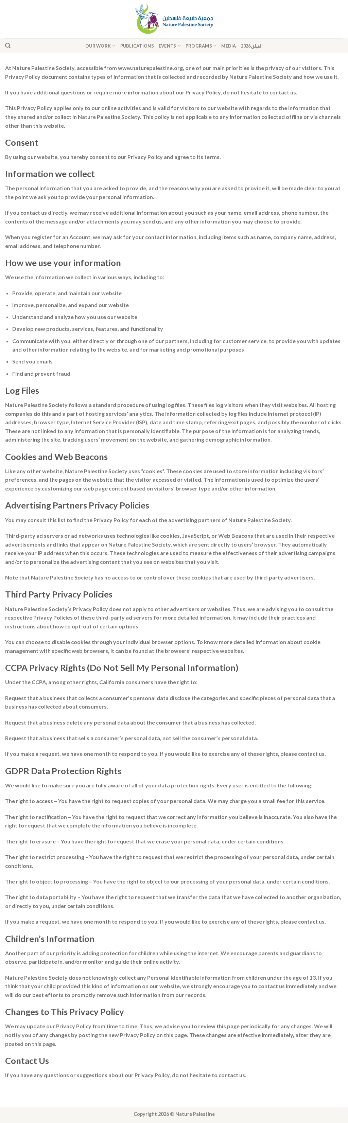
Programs (199, 46)
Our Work (98, 46)
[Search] (8, 45)
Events (167, 46)
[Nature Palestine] (174, 19)
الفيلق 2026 (252, 46)
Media (228, 46)
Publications (137, 46)
